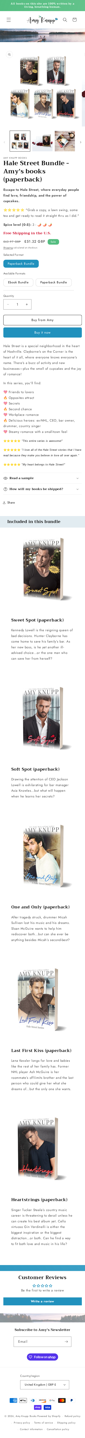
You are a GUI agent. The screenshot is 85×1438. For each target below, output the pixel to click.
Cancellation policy (58, 1429)
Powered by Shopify (48, 1416)
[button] (8, 19)
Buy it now (42, 332)
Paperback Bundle (21, 264)
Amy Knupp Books (26, 1416)
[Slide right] (80, 142)
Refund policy (72, 1416)
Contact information (31, 1429)
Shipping (8, 247)
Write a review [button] (42, 1301)
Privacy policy (22, 1422)
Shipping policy (66, 1422)
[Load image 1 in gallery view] (20, 141)
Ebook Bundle (18, 282)
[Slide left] (4, 142)
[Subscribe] (66, 1342)
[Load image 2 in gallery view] (42, 141)
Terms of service (43, 1422)
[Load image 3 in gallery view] (65, 141)
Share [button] (11, 502)
